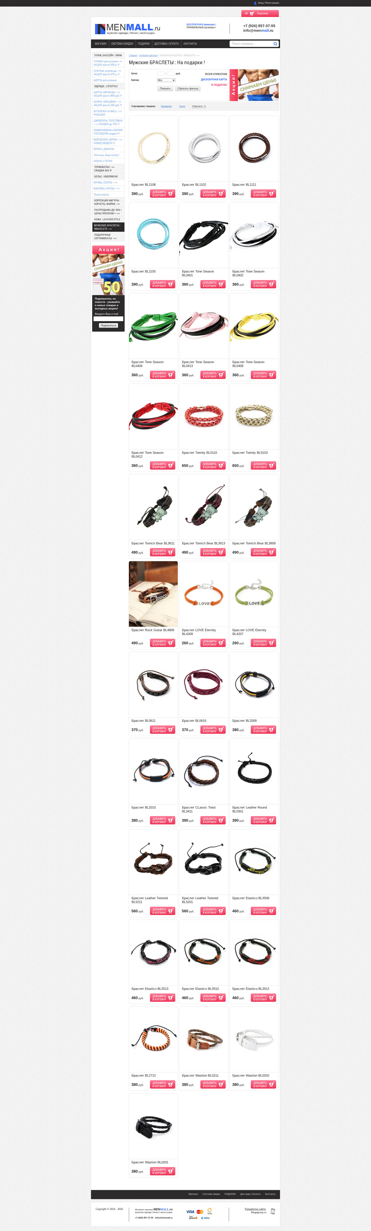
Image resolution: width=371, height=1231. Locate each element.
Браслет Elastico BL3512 (250, 989)
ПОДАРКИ (144, 43)
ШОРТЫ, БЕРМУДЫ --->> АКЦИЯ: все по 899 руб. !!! (108, 94)
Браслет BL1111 (244, 184)
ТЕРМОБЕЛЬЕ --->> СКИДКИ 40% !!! (104, 168)
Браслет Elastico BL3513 (150, 989)
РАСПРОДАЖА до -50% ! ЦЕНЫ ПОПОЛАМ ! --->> (107, 211)
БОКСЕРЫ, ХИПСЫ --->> (107, 188)
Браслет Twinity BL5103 (250, 453)
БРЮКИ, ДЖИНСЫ (104, 149)
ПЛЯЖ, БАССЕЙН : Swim (108, 55)
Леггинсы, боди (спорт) (106, 155)
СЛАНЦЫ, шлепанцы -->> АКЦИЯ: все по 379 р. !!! (107, 72)
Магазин (100, 43)
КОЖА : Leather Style (107, 219)
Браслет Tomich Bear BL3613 (203, 543)
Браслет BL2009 (244, 721)
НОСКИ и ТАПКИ (103, 161)
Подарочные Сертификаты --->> (105, 236)
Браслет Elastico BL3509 (250, 898)
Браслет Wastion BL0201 (150, 1162)
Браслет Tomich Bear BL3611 (153, 543)
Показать (165, 88)
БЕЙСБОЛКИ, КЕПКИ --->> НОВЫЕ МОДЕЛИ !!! (108, 141)
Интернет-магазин (148, 55)
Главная (133, 55)
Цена (182, 106)
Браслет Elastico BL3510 (200, 989)
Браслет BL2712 (144, 1075)
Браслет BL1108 (144, 184)
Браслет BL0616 (194, 721)
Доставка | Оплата (166, 43)
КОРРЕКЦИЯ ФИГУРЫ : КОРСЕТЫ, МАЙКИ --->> (107, 202)
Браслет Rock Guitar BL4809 (153, 630)
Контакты (190, 43)
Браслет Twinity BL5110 (199, 453)
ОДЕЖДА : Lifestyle (106, 86)
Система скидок (122, 43)
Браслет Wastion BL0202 (250, 1075)
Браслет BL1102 (194, 184)
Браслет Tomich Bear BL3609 (254, 543)
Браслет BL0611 (144, 721)
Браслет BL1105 (144, 271)
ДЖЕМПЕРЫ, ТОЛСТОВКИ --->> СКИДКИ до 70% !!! (108, 122)
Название (166, 106)
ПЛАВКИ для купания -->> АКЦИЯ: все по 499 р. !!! (108, 63)
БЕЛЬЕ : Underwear (105, 176)
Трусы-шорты (101, 194)
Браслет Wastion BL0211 (200, 1075)
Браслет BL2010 (144, 807)
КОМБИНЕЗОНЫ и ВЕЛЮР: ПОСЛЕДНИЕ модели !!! (108, 132)
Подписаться (108, 325)
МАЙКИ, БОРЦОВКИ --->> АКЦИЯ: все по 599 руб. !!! (108, 103)
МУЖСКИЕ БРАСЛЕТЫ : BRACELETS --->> (107, 227)
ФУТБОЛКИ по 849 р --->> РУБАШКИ (108, 113)
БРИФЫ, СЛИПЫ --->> (105, 182)
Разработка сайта (255, 1209)
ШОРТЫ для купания (105, 80)
